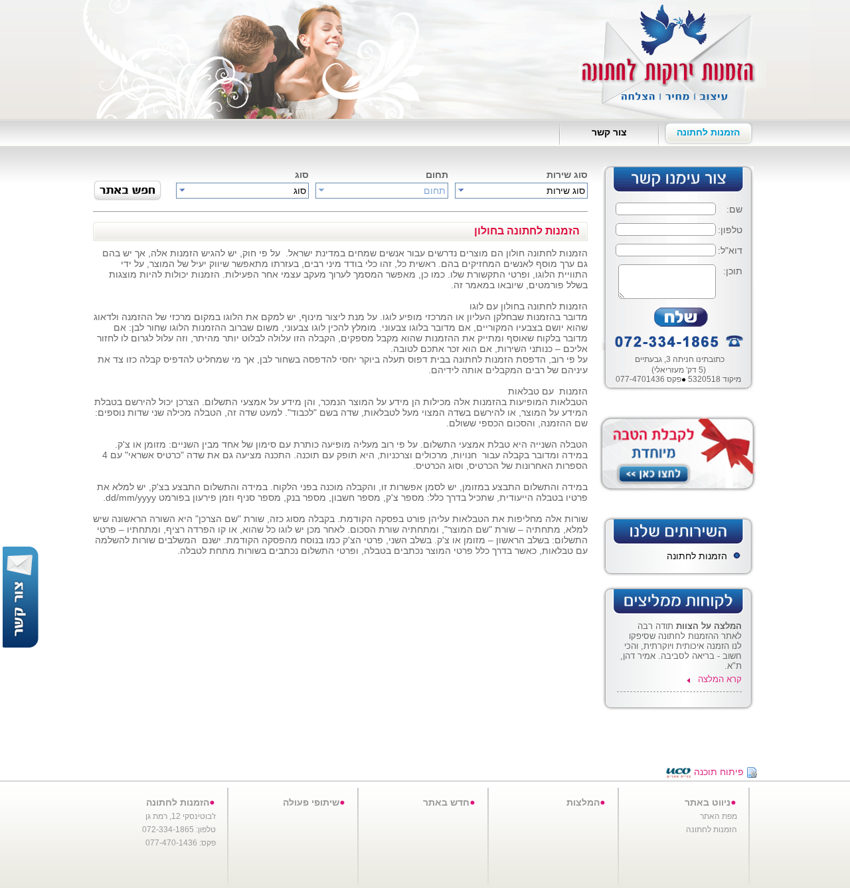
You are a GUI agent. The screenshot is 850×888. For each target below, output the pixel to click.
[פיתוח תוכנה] (678, 771)
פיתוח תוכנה (719, 771)
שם (735, 209)
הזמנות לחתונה (708, 132)
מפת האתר (718, 816)
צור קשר (609, 132)
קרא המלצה (720, 679)
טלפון (731, 229)
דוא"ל (731, 250)
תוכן (734, 271)
